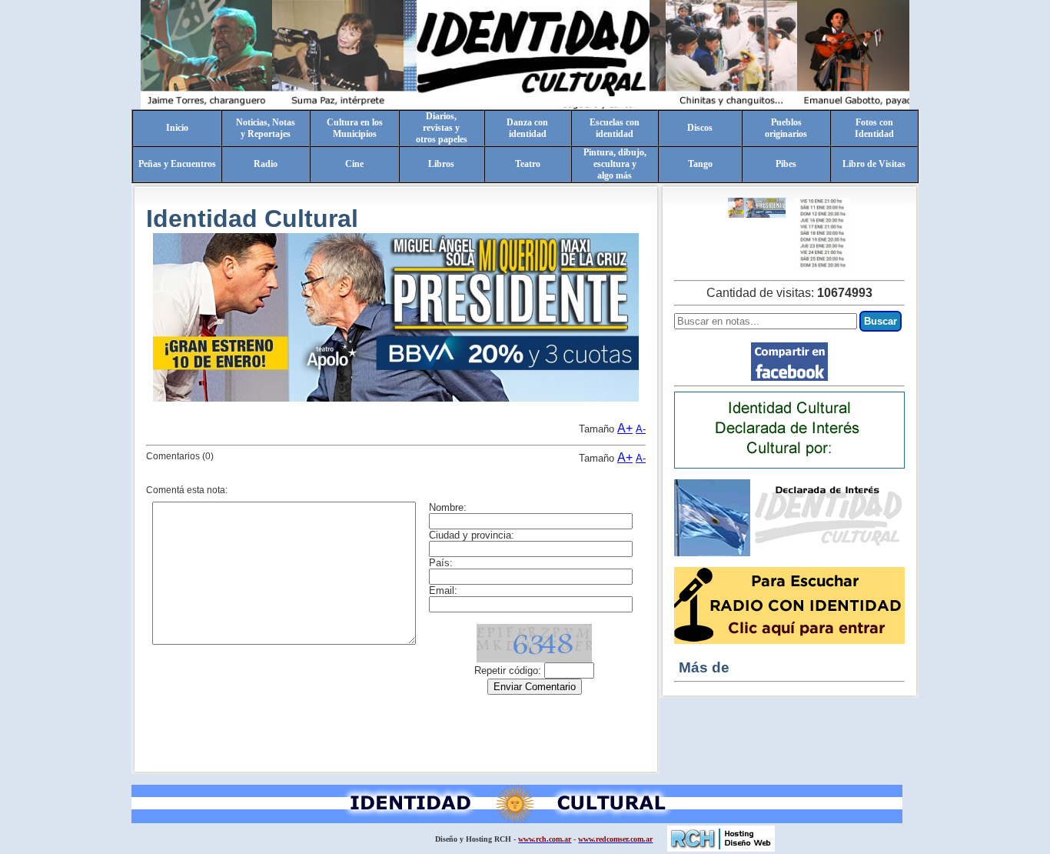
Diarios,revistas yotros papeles (441, 128)
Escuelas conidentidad (615, 128)
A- (641, 429)
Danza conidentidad (527, 128)
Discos (700, 127)
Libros (441, 163)
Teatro (527, 163)
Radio (265, 163)
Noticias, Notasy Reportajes (265, 128)
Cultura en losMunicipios (355, 128)
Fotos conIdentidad (874, 128)
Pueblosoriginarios (786, 128)
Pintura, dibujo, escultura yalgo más (614, 164)
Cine (354, 163)
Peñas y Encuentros (177, 163)
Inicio (177, 127)
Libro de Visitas (873, 163)
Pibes (786, 163)
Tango (700, 163)
